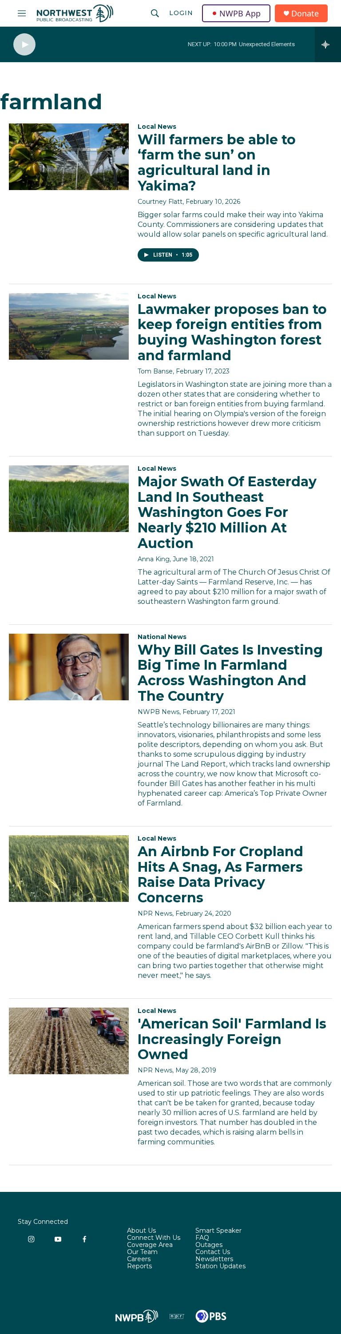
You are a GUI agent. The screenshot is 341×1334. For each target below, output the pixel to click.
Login (181, 13)
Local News (157, 127)
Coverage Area (150, 1245)
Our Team (142, 1252)
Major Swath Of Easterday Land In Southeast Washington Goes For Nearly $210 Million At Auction (227, 512)
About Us (141, 1231)
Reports (139, 1266)
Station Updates (220, 1266)
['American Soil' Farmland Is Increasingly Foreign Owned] (69, 1041)
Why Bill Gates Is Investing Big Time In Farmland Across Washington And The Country (230, 673)
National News (162, 637)
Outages (208, 1245)
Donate (305, 13)
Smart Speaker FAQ (218, 1234)
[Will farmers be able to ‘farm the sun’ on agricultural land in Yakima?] (69, 156)
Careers (139, 1259)
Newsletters (214, 1259)
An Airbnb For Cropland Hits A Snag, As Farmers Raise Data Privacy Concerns (220, 874)
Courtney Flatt (160, 202)
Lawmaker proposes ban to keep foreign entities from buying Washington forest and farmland (232, 332)
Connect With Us (153, 1238)
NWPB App (240, 13)
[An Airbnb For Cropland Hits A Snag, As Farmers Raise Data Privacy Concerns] (69, 868)
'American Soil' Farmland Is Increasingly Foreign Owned (232, 1039)
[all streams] (328, 44)
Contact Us (212, 1252)
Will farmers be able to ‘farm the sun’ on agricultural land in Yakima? (217, 162)
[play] (24, 45)
